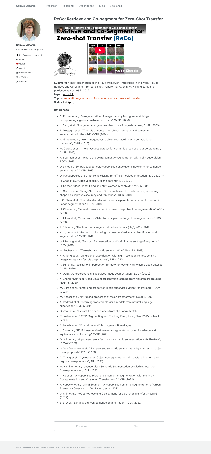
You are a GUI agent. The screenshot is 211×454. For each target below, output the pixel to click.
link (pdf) (68, 102)
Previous (81, 426)
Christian (91, 447)
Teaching (68, 5)
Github (22, 68)
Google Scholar (26, 73)
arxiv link (68, 94)
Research (51, 5)
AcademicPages (79, 447)
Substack (22, 81)
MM (98, 447)
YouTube (23, 64)
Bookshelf (116, 5)
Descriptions (86, 5)
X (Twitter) (23, 77)
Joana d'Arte (54, 447)
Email (21, 59)
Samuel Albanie (26, 5)
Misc (102, 5)
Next (137, 426)
